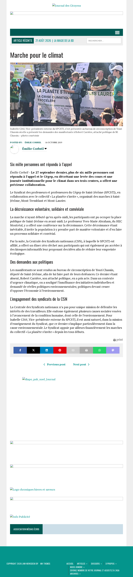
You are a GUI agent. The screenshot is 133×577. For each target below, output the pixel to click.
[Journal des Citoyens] (66, 5)
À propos (110, 563)
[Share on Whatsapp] (99, 350)
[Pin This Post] (59, 350)
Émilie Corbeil (33, 142)
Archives (74, 573)
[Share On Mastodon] (112, 350)
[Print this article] (86, 350)
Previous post (56, 364)
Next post (79, 364)
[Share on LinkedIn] (46, 350)
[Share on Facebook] (20, 350)
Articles (81, 563)
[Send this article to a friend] (73, 350)
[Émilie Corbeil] (14, 151)
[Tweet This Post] (33, 350)
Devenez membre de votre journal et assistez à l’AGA (94, 570)
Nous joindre (76, 567)
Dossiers (95, 563)
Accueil (69, 563)
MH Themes (45, 563)
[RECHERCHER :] (104, 40)
